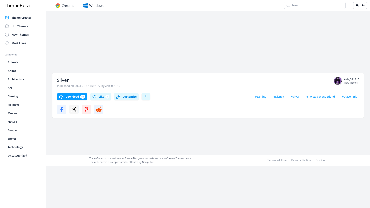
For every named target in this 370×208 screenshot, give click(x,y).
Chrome (68, 5)
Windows (96, 5)
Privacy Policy (301, 160)
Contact (321, 160)
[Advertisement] (168, 44)
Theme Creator (21, 17)
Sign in (360, 5)
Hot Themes (20, 26)
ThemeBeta (17, 5)
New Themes (20, 34)
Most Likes (19, 43)
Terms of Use (277, 160)
